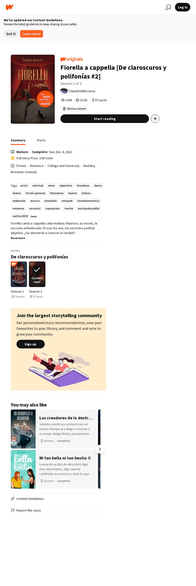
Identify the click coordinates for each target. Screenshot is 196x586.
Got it (11, 34)
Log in (182, 7)
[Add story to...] (155, 118)
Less (34, 216)
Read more (18, 238)
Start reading (105, 119)
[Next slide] (100, 274)
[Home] (84, 7)
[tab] (18, 141)
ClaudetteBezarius (82, 91)
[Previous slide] (17, 274)
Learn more (31, 34)
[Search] (168, 7)
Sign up (30, 344)
